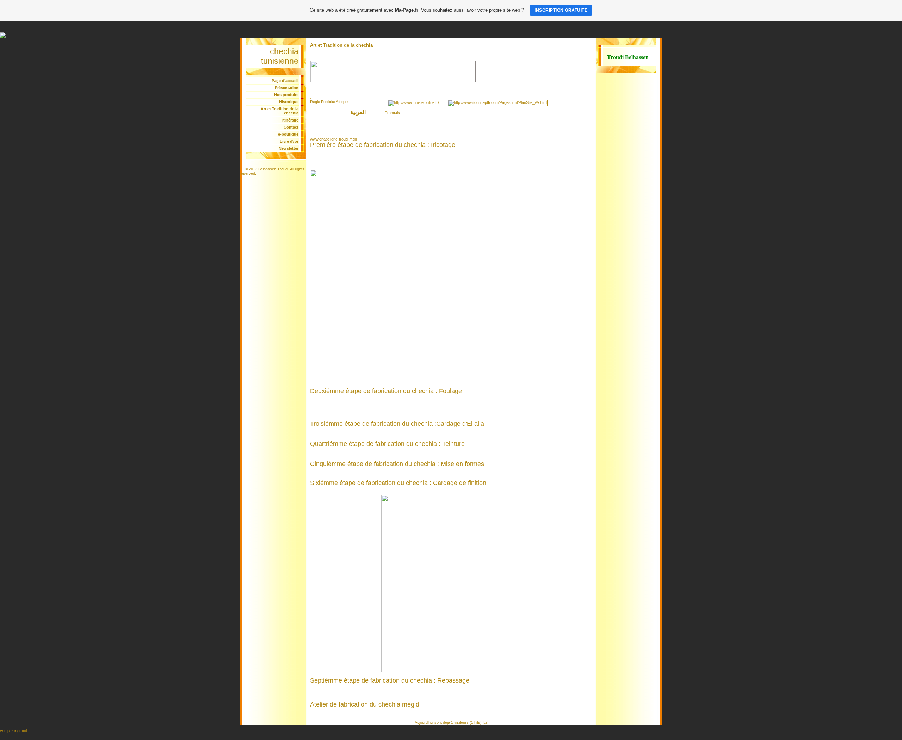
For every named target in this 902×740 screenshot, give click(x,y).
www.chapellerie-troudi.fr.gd (333, 139)
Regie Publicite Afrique (329, 102)
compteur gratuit (14, 731)
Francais (392, 113)
